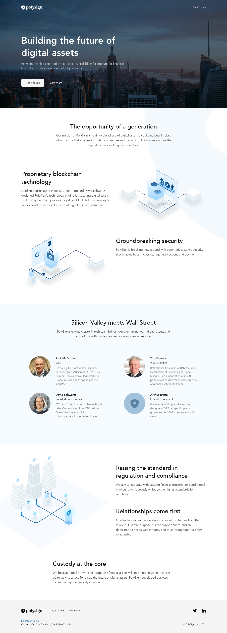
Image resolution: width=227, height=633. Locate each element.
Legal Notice (57, 610)
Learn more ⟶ (58, 83)
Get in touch (199, 7)
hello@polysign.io (30, 621)
